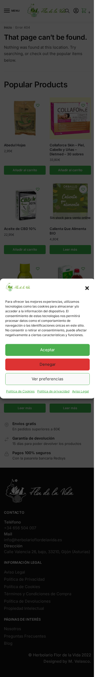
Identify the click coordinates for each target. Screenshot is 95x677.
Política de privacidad (53, 391)
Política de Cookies (20, 391)
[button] (87, 288)
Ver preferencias (47, 378)
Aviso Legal (80, 391)
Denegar (48, 364)
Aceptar (47, 349)
